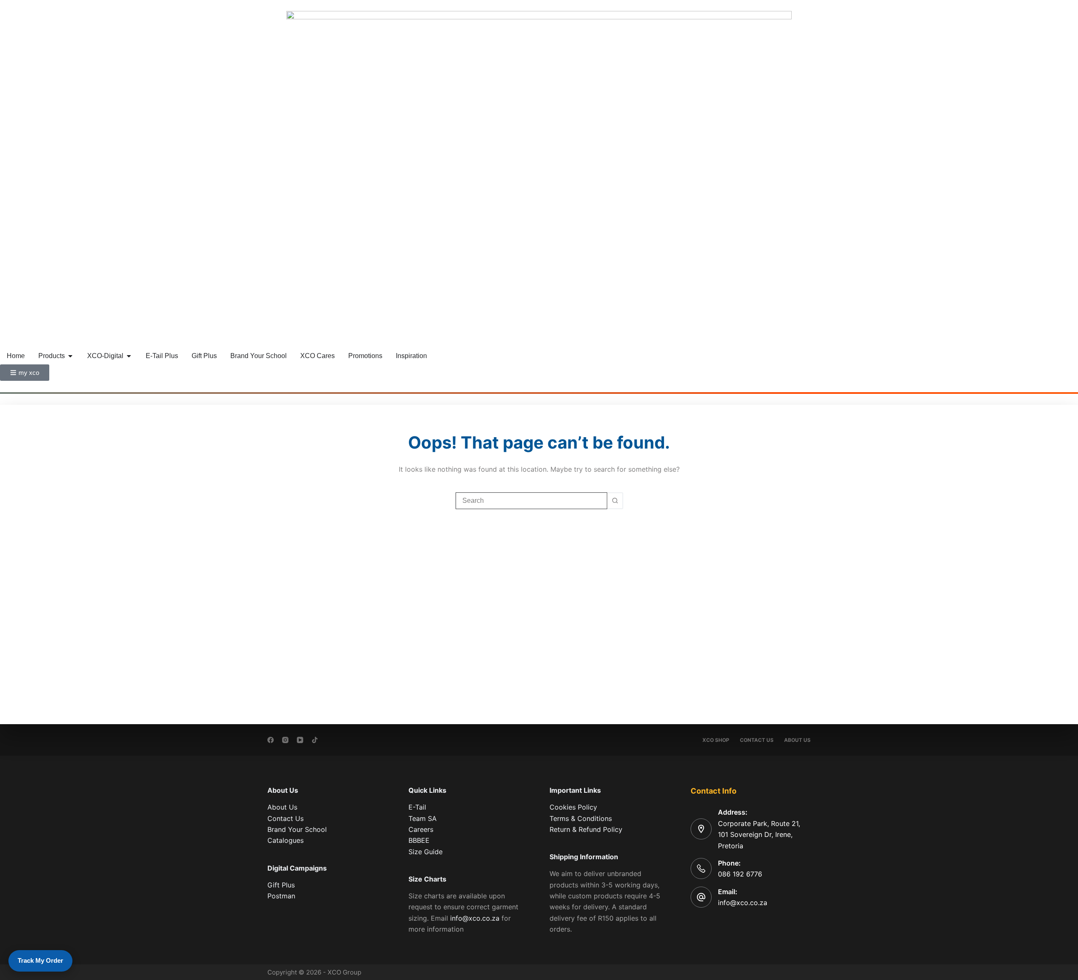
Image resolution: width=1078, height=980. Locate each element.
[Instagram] (285, 740)
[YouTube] (300, 740)
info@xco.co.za (474, 918)
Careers (420, 829)
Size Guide (425, 851)
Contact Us (757, 740)
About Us (797, 740)
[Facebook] (270, 740)
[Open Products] (70, 356)
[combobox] (531, 500)
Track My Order (40, 960)
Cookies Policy (573, 807)
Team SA (422, 818)
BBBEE (419, 840)
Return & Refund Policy (586, 829)
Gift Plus (281, 885)
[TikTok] (315, 740)
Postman (281, 896)
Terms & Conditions (581, 818)
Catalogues (285, 840)
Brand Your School (297, 829)
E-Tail (417, 807)
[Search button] (614, 500)
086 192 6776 (740, 874)
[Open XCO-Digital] (128, 356)
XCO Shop (715, 740)
